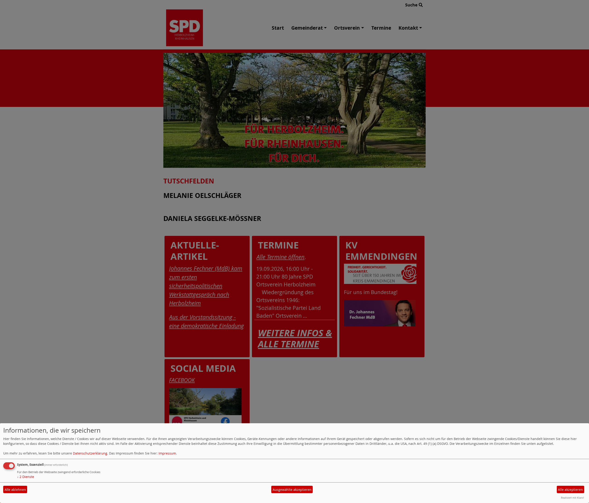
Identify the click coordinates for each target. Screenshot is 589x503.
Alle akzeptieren (570, 489)
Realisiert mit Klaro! (572, 497)
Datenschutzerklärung (90, 453)
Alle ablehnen (15, 489)
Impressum (167, 453)
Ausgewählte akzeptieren (292, 489)
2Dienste (25, 476)
